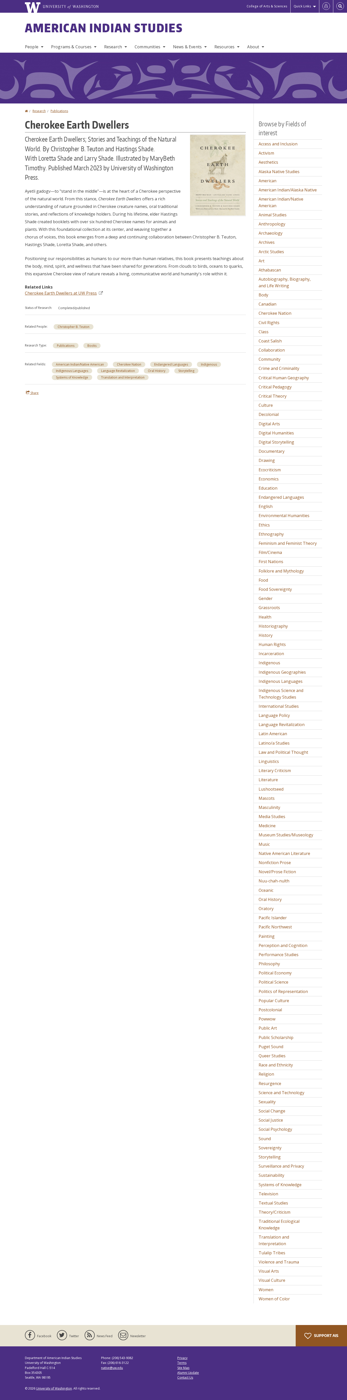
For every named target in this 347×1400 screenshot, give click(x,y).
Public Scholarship (276, 1037)
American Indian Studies (104, 28)
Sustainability (271, 1175)
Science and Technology (281, 1092)
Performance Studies (278, 954)
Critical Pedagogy (275, 387)
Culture (266, 405)
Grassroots (269, 607)
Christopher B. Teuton (73, 327)
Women (266, 1289)
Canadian (267, 304)
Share (34, 393)
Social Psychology (275, 1129)
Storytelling (186, 371)
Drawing (267, 460)
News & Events (187, 47)
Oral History (156, 371)
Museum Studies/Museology (286, 835)
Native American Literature (284, 853)
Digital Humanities (276, 433)
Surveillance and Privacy (281, 1166)
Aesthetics (268, 162)
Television (268, 1194)
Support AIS (325, 1335)
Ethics (264, 525)
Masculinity (269, 807)
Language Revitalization (118, 371)
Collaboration (272, 350)
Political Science (273, 982)
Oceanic (266, 890)
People (31, 47)
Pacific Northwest (275, 927)
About (253, 47)
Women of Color (274, 1299)
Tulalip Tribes (272, 1253)
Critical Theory (273, 396)
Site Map (183, 1368)
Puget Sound (271, 1046)
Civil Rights (269, 322)
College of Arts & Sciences (267, 6)
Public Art (268, 1028)
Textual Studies (273, 1203)
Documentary (272, 451)
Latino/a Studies (274, 743)
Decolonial (269, 414)
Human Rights (272, 644)
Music (264, 844)
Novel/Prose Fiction (277, 872)
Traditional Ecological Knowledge (279, 1224)
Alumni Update (188, 1373)
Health (265, 617)
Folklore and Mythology (281, 571)
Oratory (266, 908)
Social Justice (271, 1120)
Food (263, 580)
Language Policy (274, 715)
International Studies (279, 706)
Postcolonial (270, 1010)
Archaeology (270, 233)
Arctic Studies (271, 251)
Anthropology (272, 224)
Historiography (273, 626)
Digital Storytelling (276, 442)
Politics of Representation (283, 991)
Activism (266, 153)
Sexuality (267, 1102)
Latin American (273, 733)
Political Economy (275, 973)
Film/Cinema (270, 552)
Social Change (272, 1111)
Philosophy (269, 964)
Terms (181, 1363)
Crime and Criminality (279, 368)
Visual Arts (269, 1271)
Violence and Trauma (279, 1262)
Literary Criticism (275, 770)
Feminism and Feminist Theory (288, 543)
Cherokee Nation (129, 364)
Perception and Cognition (283, 945)
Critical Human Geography (284, 378)
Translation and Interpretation (123, 377)
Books (92, 345)
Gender (266, 598)
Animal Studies (273, 215)
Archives (267, 242)
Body (263, 295)
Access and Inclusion (278, 144)
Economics (269, 479)
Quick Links (302, 6)
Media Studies (272, 816)
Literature (268, 779)
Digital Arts (269, 424)
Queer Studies (272, 1056)
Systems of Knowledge (72, 377)
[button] (218, 175)
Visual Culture (272, 1280)
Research (113, 47)
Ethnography (271, 534)
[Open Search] (340, 6)
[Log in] (326, 6)
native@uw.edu (112, 1368)
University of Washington (54, 1388)
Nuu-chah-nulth (274, 881)
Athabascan (270, 270)
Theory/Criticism (274, 1212)
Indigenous (209, 364)
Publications (59, 111)
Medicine (267, 826)
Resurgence (270, 1083)
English (266, 506)
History (266, 635)
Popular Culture (274, 1000)
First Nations (271, 561)
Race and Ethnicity (276, 1065)
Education (268, 488)
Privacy (182, 1358)
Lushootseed (271, 789)
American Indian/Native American (80, 364)
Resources (224, 47)
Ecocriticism (270, 470)
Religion (266, 1074)
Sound (265, 1138)
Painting (267, 936)
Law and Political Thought (283, 752)
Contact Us (185, 1377)
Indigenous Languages (72, 371)
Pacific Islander (273, 918)
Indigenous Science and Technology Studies (281, 694)
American (267, 181)
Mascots (267, 798)
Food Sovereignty (275, 589)
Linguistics (269, 761)
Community (269, 359)
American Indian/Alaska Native (288, 190)
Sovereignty (270, 1148)
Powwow (267, 1019)
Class (264, 332)
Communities (147, 47)
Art (261, 261)
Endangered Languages (171, 364)
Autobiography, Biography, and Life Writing (285, 282)
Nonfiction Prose (275, 862)
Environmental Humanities (284, 515)
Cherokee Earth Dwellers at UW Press (61, 293)
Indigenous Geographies (282, 672)
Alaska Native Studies (279, 171)
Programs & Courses (71, 47)
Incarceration (271, 653)
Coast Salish (270, 341)
